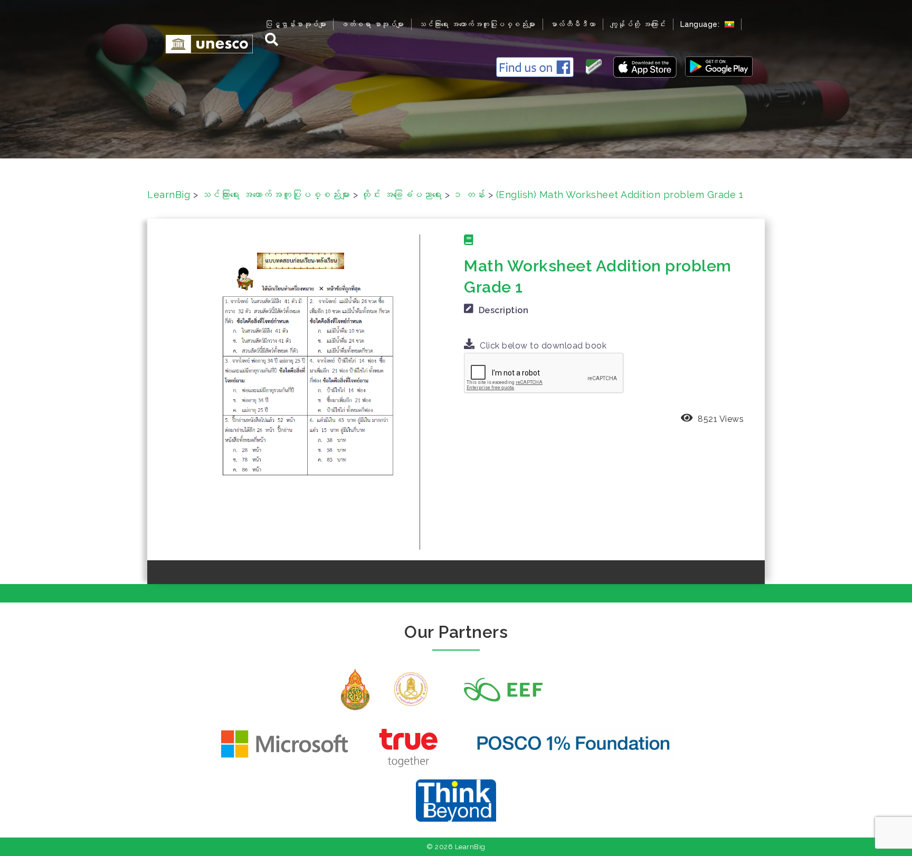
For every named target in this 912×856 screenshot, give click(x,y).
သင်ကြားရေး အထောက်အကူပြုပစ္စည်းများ (477, 24)
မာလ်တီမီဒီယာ (573, 24)
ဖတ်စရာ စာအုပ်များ (372, 24)
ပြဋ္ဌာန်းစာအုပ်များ (295, 24)
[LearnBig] (204, 44)
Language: (701, 24)
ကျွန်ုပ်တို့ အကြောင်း (638, 24)
